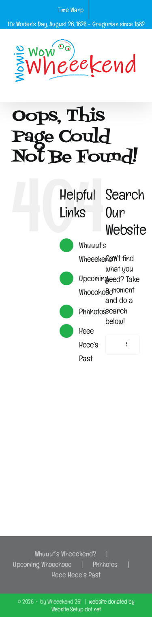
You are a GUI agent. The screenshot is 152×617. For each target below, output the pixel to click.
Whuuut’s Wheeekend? (65, 553)
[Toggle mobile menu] (136, 89)
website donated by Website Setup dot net (93, 605)
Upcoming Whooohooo (42, 564)
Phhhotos (93, 311)
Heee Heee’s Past (88, 345)
